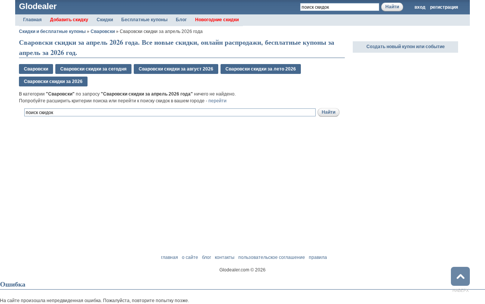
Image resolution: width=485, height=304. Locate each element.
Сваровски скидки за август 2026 (176, 69)
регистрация (444, 7)
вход (420, 7)
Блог (181, 19)
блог (206, 257)
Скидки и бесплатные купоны (52, 31)
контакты (225, 257)
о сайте (190, 257)
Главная (32, 19)
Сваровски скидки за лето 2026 (260, 69)
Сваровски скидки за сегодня (93, 69)
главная (169, 257)
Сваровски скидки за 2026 (53, 81)
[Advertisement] (107, 158)
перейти (217, 100)
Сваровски (103, 31)
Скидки (105, 19)
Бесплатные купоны (144, 19)
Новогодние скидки (217, 19)
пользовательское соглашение (271, 257)
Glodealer (38, 6)
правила (318, 257)
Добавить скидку (69, 19)
